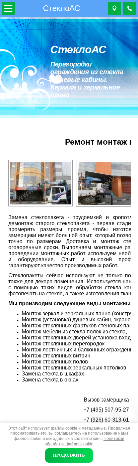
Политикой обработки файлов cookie (84, 441)
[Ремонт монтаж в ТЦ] (40, 183)
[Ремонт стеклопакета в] (106, 183)
